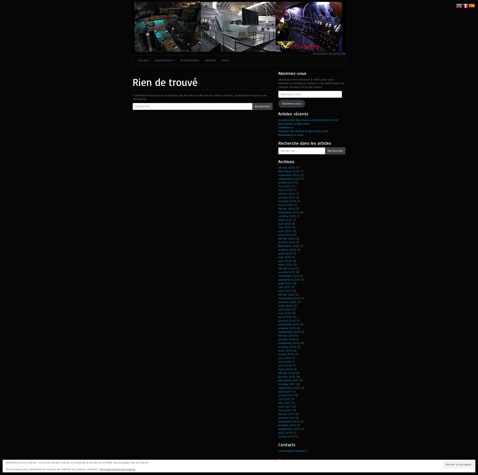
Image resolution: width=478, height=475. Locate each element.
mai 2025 (284, 186)
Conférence (286, 127)
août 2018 (285, 350)
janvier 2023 (286, 242)
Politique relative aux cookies (117, 469)
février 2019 (286, 335)
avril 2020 (285, 317)
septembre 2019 (289, 332)
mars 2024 (285, 205)
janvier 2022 (286, 272)
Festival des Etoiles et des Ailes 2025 (303, 131)
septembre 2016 (289, 429)
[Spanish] (472, 5)
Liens (225, 60)
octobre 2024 (287, 201)
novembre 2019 (288, 324)
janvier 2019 (286, 339)
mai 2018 (284, 362)
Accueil (143, 60)
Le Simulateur (189, 60)
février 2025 (286, 193)
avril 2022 (285, 261)
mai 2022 (284, 257)
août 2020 (285, 306)
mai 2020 (284, 313)
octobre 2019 (287, 328)
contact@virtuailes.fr (292, 451)
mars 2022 (285, 264)
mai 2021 (284, 287)
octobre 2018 (287, 347)
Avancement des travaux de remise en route (308, 120)
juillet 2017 (285, 395)
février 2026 (286, 167)
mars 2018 (285, 369)
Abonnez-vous (291, 103)
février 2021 (286, 294)
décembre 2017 (288, 380)
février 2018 (286, 373)
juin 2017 (284, 399)
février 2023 (286, 238)
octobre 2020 (287, 302)
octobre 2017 (286, 384)
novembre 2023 (288, 212)
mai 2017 (284, 403)
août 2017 (284, 391)
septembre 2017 (289, 388)
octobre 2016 (287, 425)
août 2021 (284, 283)
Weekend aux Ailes (291, 135)
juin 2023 (284, 223)
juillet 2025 (286, 182)
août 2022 (285, 253)
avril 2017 (284, 406)
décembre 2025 (288, 171)
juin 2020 (284, 309)
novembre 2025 (288, 175)
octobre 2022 (287, 250)
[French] (466, 5)
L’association (163, 60)
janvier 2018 (286, 376)
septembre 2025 (289, 179)
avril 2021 (284, 291)
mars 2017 (285, 410)
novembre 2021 (288, 276)
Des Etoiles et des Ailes (294, 123)
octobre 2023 (287, 216)
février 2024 (286, 208)
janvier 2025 (286, 197)
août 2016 (285, 432)
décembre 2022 (288, 246)
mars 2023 (285, 235)
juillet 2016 (286, 436)
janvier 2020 (287, 320)
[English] (459, 5)
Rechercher (262, 106)
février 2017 (286, 414)
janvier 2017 (286, 418)
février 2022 (286, 268)
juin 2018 (284, 358)
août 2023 (285, 220)
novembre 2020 (289, 298)
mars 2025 (285, 190)
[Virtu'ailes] (239, 26)
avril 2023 (284, 231)
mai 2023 (284, 227)
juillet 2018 (286, 354)
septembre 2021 (289, 279)
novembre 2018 (288, 343)
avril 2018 (285, 365)
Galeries (210, 60)
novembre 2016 (288, 421)
